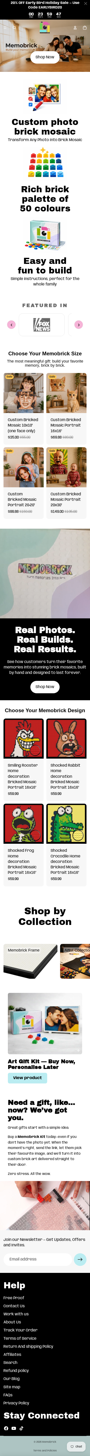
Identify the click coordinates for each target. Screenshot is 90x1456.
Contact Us (14, 1306)
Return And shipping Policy (28, 1347)
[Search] (14, 27)
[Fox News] (42, 324)
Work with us (16, 1314)
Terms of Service (19, 1339)
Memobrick (49, 1442)
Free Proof (13, 1298)
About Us (12, 1322)
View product (27, 1078)
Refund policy (16, 1371)
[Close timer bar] (85, 3)
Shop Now (45, 57)
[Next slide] (82, 961)
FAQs (7, 1395)
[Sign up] (80, 1259)
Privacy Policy (16, 1403)
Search (10, 1363)
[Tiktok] (21, 1428)
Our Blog (11, 1379)
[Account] (75, 27)
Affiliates (12, 1355)
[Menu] (5, 28)
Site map (11, 1387)
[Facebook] (6, 1428)
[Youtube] (13, 1428)
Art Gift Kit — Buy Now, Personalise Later (41, 1064)
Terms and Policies (45, 1450)
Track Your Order (20, 1330)
